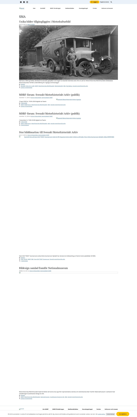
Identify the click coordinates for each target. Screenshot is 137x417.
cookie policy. (101, 414)
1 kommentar (24, 261)
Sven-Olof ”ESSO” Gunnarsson (41, 259)
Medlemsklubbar (69, 8)
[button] (111, 2)
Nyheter (23, 84)
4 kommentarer (25, 125)
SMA (64, 86)
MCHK (25, 259)
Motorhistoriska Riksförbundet (46, 86)
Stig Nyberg (69, 86)
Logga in (95, 2)
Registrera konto (104, 2)
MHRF (36, 86)
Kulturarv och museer (107, 8)
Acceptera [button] (122, 414)
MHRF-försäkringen (55, 8)
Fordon (95, 8)
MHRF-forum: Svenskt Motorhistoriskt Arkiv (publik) (49, 94)
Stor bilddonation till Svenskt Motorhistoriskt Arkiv (48, 132)
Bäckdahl (23, 86)
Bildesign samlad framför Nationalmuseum (43, 268)
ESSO (22, 259)
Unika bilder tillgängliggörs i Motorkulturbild (44, 21)
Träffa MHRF (24, 103)
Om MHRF (42, 8)
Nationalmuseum (45, 397)
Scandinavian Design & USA (57, 397)
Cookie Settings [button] (110, 414)
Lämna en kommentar (26, 87)
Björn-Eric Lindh (30, 86)
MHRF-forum (27, 104)
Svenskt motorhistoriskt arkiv (80, 86)
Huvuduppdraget (83, 8)
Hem (34, 8)
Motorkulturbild (59, 86)
